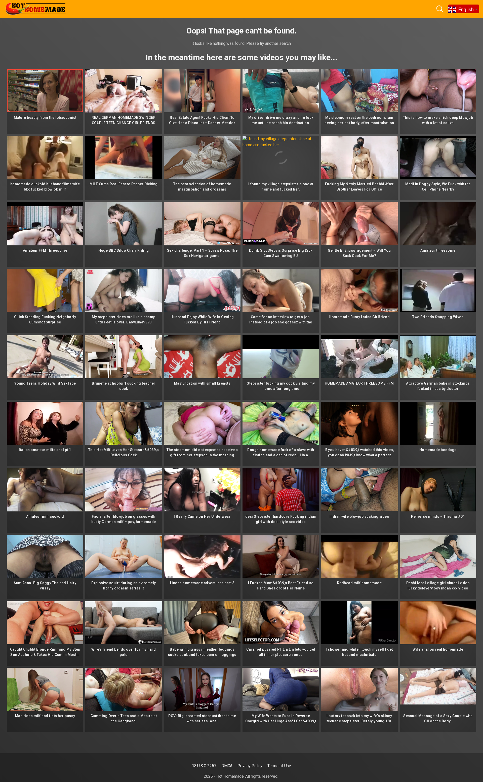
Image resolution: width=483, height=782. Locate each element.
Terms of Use (279, 765)
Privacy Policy (249, 765)
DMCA (227, 765)
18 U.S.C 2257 (204, 765)
